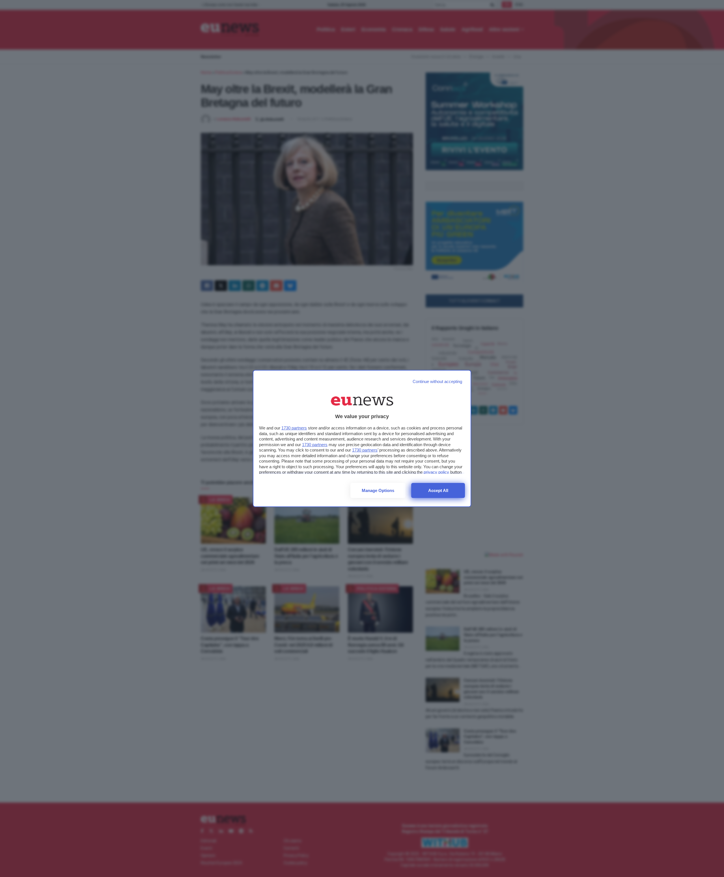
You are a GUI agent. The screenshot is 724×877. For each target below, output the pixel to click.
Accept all (438, 490)
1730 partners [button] (294, 427)
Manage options (378, 490)
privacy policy (436, 472)
